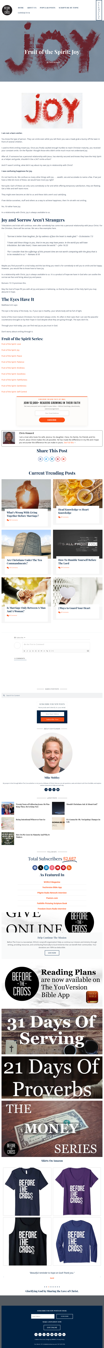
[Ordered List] (35, 651)
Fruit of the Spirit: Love (11, 344)
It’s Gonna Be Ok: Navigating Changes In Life (83, 820)
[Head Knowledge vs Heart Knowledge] (77, 493)
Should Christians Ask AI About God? (82, 804)
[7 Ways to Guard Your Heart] (77, 592)
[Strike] (32, 651)
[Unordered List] (38, 651)
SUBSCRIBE (52, 420)
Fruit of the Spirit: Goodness (13, 374)
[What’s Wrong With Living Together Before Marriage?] (26, 495)
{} (49, 651)
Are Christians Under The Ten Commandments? (24, 561)
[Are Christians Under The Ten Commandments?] (26, 544)
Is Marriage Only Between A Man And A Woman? (26, 609)
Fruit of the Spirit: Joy (10, 350)
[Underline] (30, 651)
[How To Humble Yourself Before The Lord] (77, 544)
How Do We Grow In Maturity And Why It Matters (33, 835)
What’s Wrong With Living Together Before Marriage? (23, 514)
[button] (99, 10)
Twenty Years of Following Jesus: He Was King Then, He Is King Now (32, 805)
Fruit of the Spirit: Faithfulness (14, 380)
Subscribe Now (52, 719)
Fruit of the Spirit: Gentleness (14, 386)
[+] (52, 651)
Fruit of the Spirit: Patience (13, 362)
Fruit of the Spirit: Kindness (13, 368)
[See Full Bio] (75, 442)
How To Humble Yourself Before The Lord (77, 561)
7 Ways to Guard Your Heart (74, 608)
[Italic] (27, 651)
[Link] (47, 651)
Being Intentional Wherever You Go (30, 819)
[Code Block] (44, 651)
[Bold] (24, 651)
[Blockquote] (41, 651)
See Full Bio (69, 442)
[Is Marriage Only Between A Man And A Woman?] (26, 592)
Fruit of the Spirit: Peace (12, 356)
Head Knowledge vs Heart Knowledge (73, 511)
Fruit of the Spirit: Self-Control (14, 391)
